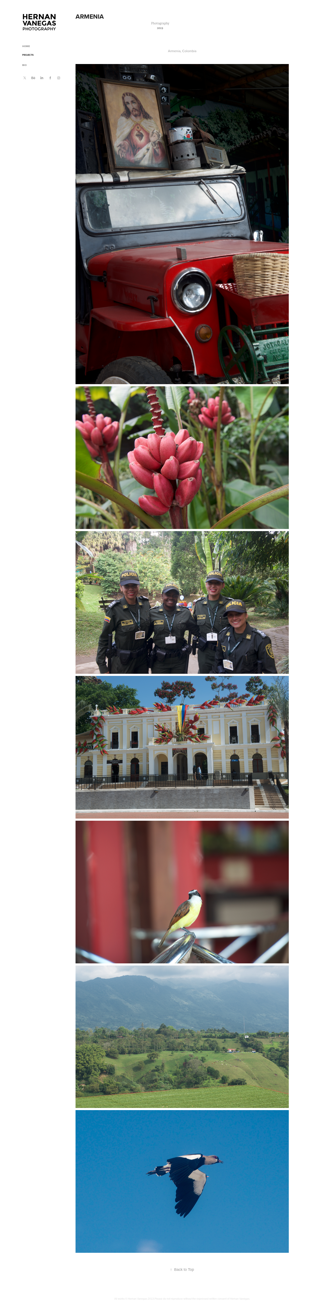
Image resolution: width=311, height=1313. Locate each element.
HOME (26, 46)
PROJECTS (28, 55)
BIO (24, 65)
